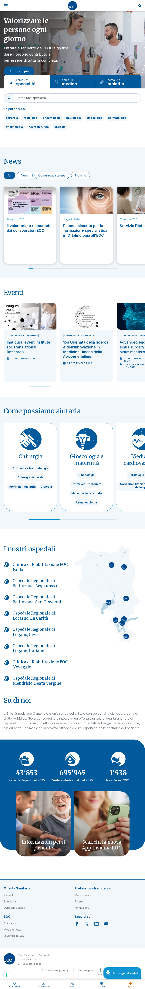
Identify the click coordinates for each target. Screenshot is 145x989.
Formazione (82, 907)
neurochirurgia (39, 126)
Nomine (80, 175)
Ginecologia (86, 474)
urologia (60, 126)
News (25, 175)
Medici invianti (83, 895)
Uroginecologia (86, 502)
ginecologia (94, 117)
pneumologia (52, 117)
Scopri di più (19, 71)
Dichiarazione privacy (55, 970)
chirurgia (12, 117)
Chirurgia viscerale (30, 477)
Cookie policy (87, 970)
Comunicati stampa (52, 175)
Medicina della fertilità (86, 493)
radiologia (30, 117)
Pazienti (9, 895)
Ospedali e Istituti (14, 907)
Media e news (12, 929)
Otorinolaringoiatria (22, 486)
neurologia (73, 117)
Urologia (46, 486)
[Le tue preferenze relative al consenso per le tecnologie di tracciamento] (6, 975)
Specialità (10, 901)
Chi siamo (10, 923)
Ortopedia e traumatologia (30, 468)
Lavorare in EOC (14, 935)
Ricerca (79, 901)
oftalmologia (14, 126)
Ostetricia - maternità (86, 484)
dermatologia (117, 117)
